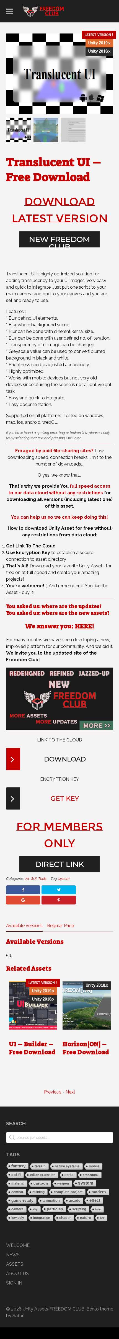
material (17, 1183)
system (63, 879)
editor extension (42, 1175)
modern (99, 1192)
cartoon (40, 1183)
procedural (91, 1175)
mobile (94, 1166)
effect (94, 1200)
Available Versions (24, 925)
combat (17, 1192)
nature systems (67, 1166)
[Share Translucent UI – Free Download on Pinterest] (59, 900)
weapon (63, 1183)
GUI (34, 879)
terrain (40, 1166)
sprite (69, 1175)
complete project (68, 1192)
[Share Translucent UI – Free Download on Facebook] (23, 890)
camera (17, 1209)
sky (35, 1209)
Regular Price (60, 925)
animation (51, 1201)
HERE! (84, 626)
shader (65, 1218)
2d (27, 879)
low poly (17, 1218)
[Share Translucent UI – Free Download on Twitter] (59, 890)
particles (55, 1209)
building (38, 1192)
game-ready (22, 1200)
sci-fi (16, 1174)
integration (41, 1217)
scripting (79, 1209)
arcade (74, 1201)
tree (98, 1209)
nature (85, 1218)
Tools (42, 879)
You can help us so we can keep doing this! (59, 517)
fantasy (18, 1166)
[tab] (24, 927)
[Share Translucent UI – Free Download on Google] (23, 900)
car (102, 1217)
